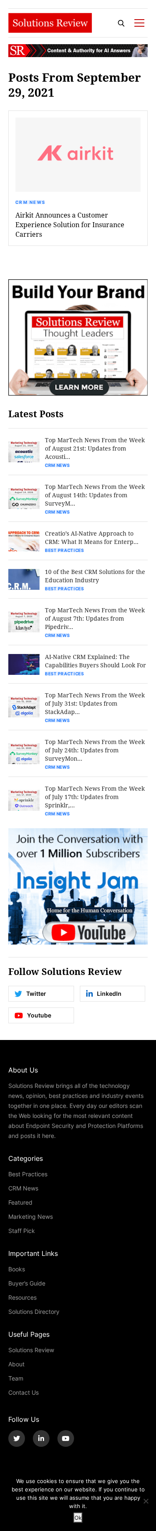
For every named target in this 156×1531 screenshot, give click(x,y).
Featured (20, 1202)
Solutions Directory (33, 1312)
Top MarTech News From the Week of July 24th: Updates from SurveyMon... (95, 750)
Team (15, 1378)
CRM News (30, 202)
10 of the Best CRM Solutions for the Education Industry (95, 576)
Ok (78, 1517)
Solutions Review (31, 1350)
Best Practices (64, 550)
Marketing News (30, 1216)
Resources (22, 1297)
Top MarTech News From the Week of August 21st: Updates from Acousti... (95, 448)
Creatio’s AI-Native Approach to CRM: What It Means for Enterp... (92, 537)
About (16, 1364)
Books (16, 1269)
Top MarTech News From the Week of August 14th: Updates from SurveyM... (95, 495)
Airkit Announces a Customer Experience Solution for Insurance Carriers (69, 224)
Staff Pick (21, 1231)
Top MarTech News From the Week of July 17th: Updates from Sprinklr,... (95, 796)
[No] (145, 1501)
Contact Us (23, 1392)
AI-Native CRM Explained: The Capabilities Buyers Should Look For (95, 661)
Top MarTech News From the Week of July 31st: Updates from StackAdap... (95, 703)
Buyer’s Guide (26, 1283)
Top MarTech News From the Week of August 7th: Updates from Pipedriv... (95, 618)
